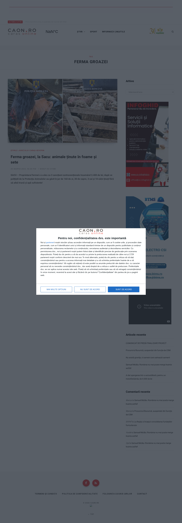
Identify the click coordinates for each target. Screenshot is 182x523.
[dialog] (91, 261)
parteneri (50, 242)
